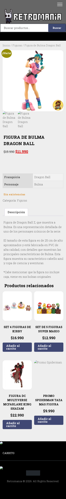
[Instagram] (33, 36)
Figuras (17, 45)
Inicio (6, 45)
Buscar (57, 28)
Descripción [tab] (16, 212)
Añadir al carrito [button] (13, 347)
